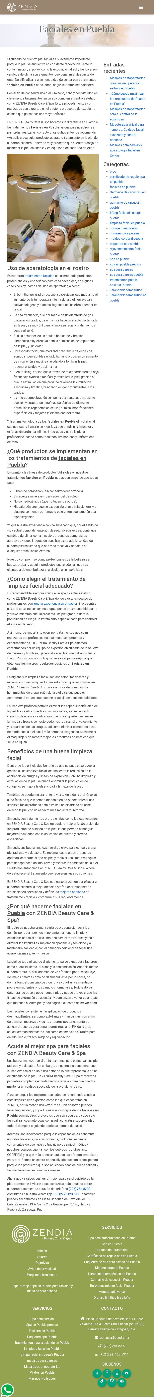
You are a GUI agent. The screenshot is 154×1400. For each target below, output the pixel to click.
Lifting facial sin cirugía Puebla (42, 1354)
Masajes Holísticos (42, 1378)
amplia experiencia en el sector (55, 603)
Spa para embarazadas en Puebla (111, 1238)
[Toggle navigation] (141, 7)
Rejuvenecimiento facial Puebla (112, 1286)
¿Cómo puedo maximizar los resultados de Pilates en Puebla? (127, 99)
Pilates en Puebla (42, 1372)
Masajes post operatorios (42, 1367)
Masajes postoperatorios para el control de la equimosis (127, 114)
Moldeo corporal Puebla (112, 1268)
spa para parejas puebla (126, 275)
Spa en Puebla (112, 1244)
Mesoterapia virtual (112, 1292)
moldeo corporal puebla (126, 238)
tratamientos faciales (39, 276)
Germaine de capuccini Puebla (112, 1280)
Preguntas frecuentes (42, 1275)
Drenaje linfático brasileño (112, 1297)
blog (113, 171)
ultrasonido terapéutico (126, 290)
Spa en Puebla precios (42, 1325)
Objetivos (42, 1263)
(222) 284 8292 (79, 1189)
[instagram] (116, 1373)
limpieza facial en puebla (127, 223)
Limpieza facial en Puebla (42, 1349)
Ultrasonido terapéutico (112, 1250)
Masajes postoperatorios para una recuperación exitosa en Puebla (127, 83)
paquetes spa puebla (124, 244)
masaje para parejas (124, 228)
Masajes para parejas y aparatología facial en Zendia (126, 150)
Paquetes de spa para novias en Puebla (112, 1262)
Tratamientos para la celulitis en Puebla (42, 1343)
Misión (42, 1251)
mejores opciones (72, 892)
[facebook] (97, 1373)
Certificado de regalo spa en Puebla (112, 1256)
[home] (22, 7)
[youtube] (126, 1373)
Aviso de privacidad (42, 1269)
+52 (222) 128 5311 (67, 1194)
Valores (42, 1257)
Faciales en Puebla (42, 1331)
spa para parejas (121, 270)
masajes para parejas (125, 233)
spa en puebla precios (125, 264)
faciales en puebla (123, 187)
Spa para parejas (42, 1319)
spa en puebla (120, 259)
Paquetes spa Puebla (42, 1337)
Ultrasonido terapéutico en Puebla (112, 1274)
